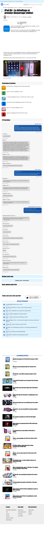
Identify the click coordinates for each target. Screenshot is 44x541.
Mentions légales (9, 519)
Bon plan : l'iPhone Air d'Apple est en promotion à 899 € (16, 313)
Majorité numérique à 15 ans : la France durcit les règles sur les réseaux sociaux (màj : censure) (22, 321)
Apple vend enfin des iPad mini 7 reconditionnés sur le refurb (25, 395)
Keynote (2, 1)
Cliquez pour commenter (22, 280)
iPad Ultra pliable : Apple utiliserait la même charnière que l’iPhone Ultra (23, 446)
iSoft (7, 511)
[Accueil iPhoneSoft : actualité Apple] (3, 7)
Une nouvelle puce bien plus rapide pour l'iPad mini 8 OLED (25, 388)
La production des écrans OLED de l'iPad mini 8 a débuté (24, 431)
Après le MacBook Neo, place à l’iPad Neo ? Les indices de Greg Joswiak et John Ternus (25, 468)
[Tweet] (1, 10)
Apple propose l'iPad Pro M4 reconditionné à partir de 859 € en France (25, 489)
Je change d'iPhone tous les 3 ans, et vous (14, 304)
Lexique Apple (20, 515)
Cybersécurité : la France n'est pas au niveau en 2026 (16, 324)
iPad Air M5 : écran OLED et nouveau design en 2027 (24, 373)
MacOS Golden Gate (19, 1)
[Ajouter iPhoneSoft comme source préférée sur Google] (22, 23)
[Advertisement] (22, 42)
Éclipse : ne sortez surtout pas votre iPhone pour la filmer (17, 317)
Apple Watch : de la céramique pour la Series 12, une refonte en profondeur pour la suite (21, 328)
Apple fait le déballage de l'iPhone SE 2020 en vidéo (17, 112)
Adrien (8, 16)
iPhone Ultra (6, 1)
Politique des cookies (9, 517)
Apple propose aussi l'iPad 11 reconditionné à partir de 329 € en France (25, 496)
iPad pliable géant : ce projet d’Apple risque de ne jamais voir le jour (24, 461)
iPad (6, 7)
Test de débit (20, 513)
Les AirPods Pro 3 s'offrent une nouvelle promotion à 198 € (17, 334)
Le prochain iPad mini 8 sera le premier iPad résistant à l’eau (25, 381)
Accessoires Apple (10, 7)
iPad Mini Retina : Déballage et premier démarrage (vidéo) (18, 86)
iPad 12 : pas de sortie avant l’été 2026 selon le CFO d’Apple (24, 453)
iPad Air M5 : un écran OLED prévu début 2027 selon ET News (25, 475)
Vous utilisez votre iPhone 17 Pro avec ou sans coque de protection (19, 307)
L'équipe (7, 513)
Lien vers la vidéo (7, 77)
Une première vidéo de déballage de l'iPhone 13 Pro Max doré (19, 102)
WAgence (30, 511)
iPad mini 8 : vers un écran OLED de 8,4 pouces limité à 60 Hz (25, 410)
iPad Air (5, 20)
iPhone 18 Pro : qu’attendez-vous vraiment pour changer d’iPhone (18, 310)
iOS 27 (14, 1)
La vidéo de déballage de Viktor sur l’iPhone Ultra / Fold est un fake (20, 96)
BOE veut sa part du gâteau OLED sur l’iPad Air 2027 (24, 366)
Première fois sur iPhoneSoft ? (11, 509)
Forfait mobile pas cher (22, 511)
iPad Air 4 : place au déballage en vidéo (14, 91)
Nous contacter (20, 509)
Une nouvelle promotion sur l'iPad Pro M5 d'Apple (24, 416)
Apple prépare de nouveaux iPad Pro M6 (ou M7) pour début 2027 (25, 424)
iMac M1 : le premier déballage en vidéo (15, 107)
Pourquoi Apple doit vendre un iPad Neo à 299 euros (25, 482)
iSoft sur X (30, 513)
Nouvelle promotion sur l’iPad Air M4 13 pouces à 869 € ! (25, 359)
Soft (6, 4)
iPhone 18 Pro (10, 1)
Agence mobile (31, 509)
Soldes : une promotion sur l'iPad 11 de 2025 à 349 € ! (25, 438)
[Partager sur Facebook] (1, 11)
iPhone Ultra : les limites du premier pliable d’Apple (15, 331)
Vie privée (7, 515)
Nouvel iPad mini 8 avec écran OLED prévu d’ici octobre (25, 402)
